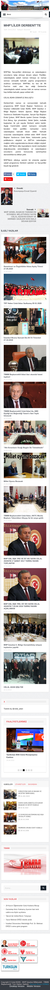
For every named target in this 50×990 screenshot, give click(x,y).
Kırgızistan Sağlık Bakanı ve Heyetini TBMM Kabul (30, 792)
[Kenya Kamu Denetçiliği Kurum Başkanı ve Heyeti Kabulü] (10, 806)
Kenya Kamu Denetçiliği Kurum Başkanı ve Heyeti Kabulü (30, 804)
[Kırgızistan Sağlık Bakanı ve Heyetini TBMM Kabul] (10, 794)
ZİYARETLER (20, 784)
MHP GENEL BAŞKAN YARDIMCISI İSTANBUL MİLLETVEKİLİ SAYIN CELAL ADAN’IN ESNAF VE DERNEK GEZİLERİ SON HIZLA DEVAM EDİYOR (20, 216)
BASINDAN (32, 784)
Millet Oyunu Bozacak (13, 481)
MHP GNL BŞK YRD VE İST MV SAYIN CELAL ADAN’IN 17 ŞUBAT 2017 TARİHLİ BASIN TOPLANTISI (23, 561)
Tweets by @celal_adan (13, 709)
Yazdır (34, 32)
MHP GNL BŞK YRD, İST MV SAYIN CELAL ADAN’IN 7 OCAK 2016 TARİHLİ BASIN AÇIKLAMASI (22, 606)
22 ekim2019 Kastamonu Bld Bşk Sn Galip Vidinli (31, 816)
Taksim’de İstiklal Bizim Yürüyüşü (18, 916)
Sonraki (30, 209)
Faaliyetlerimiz (16, 721)
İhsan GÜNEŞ (43, 984)
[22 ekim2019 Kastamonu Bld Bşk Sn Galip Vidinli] (10, 817)
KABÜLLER (8, 784)
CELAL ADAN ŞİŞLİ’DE (13, 687)
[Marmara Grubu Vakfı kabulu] (10, 829)
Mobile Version (34, 986)
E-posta (43, 32)
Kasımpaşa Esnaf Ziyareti (25, 191)
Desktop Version (16, 986)
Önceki (20, 188)
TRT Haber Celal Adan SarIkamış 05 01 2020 (23, 303)
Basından (27, 30)
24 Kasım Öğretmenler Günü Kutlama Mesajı (22, 906)
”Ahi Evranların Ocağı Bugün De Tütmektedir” (24, 448)
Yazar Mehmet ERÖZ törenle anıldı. (19, 920)
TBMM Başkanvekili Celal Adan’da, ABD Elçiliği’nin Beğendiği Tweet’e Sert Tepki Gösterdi (21, 413)
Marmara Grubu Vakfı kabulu (30, 828)
